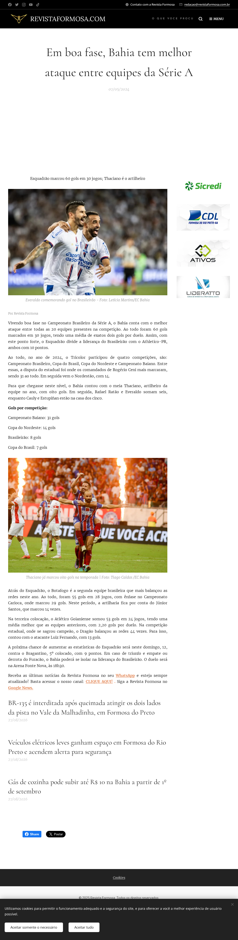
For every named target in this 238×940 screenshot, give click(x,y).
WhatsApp (125, 675)
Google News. (20, 687)
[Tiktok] (38, 5)
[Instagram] (24, 5)
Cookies (119, 878)
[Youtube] (31, 5)
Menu (218, 19)
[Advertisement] (119, 133)
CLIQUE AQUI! (99, 681)
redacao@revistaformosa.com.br (207, 4)
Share (34, 834)
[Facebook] (10, 5)
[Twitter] (17, 5)
